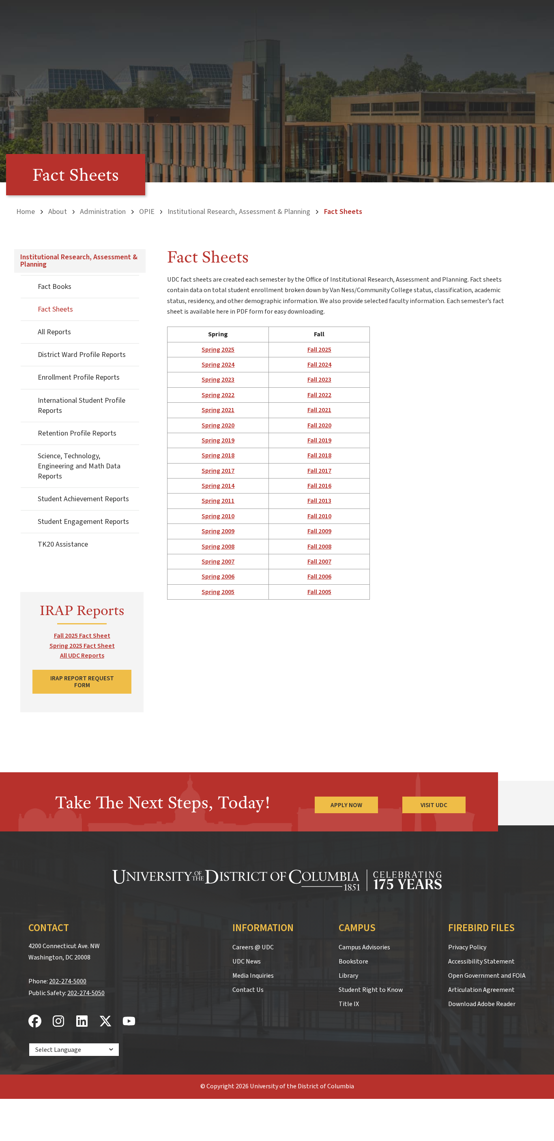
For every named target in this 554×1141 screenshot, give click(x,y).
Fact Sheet (94, 635)
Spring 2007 (218, 561)
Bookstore (353, 961)
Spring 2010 (218, 516)
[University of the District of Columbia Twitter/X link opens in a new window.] (105, 1021)
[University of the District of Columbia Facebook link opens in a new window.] (34, 1021)
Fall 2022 (319, 395)
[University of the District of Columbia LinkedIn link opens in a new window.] (81, 1021)
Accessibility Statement (481, 961)
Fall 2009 (319, 531)
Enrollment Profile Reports (79, 377)
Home (25, 211)
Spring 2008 (218, 546)
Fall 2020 (319, 425)
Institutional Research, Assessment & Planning (238, 211)
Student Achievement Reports (83, 499)
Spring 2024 (218, 364)
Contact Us (248, 989)
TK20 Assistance (63, 544)
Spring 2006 (218, 576)
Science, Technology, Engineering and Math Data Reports (79, 466)
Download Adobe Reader (481, 1004)
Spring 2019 (218, 440)
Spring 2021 (218, 410)
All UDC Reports (82, 655)
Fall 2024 (319, 364)
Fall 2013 (319, 500)
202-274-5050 (86, 993)
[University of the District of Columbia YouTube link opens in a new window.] (128, 1021)
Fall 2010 (319, 516)
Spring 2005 (218, 592)
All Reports (54, 332)
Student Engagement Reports (83, 522)
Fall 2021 (319, 410)
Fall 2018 (319, 455)
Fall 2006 (319, 576)
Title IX (349, 1004)
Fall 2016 (319, 485)
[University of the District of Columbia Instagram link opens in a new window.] (58, 1021)
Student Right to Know (371, 989)
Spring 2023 (218, 379)
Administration (103, 211)
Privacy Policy (467, 947)
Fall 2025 (319, 349)
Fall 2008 (319, 546)
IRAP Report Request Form (82, 682)
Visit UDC (434, 805)
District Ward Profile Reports (82, 355)
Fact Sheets (55, 309)
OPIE (147, 211)
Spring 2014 (218, 485)
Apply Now (346, 805)
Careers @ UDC (253, 947)
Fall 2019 (319, 440)
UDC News (246, 961)
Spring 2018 (218, 455)
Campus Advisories (364, 947)
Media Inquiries (253, 975)
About (57, 211)
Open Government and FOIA (487, 975)
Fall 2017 (319, 470)
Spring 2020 (218, 425)
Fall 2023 (319, 379)
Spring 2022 (218, 395)
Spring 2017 (218, 470)
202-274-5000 (67, 981)
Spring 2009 (218, 531)
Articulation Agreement (481, 989)
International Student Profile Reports (81, 405)
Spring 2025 (218, 349)
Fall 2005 (319, 592)
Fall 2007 (319, 561)
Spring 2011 (218, 500)
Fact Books (54, 287)
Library (348, 975)
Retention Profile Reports (77, 433)
